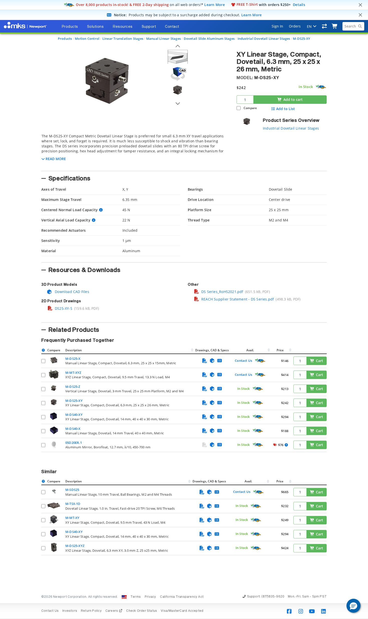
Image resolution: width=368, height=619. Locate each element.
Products (65, 38)
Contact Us (243, 360)
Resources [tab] (123, 27)
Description (73, 350)
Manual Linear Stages (163, 38)
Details (299, 4)
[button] (353, 606)
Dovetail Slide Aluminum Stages (209, 38)
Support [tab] (149, 27)
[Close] (360, 5)
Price (280, 350)
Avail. (250, 350)
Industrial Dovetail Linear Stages (264, 38)
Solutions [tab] (95, 27)
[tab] (135, 151)
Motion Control (87, 38)
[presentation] (184, 309)
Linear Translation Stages (122, 38)
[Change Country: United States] (124, 596)
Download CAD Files (71, 291)
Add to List (285, 109)
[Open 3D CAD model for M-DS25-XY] (178, 74)
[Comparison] (324, 26)
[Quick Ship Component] (321, 87)
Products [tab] (70, 27)
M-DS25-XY (301, 38)
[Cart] (334, 26)
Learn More (214, 4)
